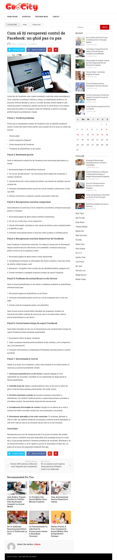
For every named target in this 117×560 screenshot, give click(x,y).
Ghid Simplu (80, 249)
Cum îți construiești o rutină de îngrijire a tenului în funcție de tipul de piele (97, 97)
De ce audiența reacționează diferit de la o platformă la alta (17, 530)
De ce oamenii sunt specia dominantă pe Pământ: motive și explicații (53, 466)
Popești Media (81, 227)
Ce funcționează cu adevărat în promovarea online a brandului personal (38, 531)
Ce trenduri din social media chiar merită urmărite (38, 499)
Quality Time (80, 257)
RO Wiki (79, 240)
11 (82, 135)
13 (93, 135)
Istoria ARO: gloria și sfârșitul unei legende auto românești (23, 465)
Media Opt (80, 231)
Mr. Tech (79, 266)
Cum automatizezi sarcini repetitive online (59, 499)
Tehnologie (36, 25)
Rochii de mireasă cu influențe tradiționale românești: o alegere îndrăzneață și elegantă (97, 174)
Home (25, 25)
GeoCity (9, 556)
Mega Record (81, 275)
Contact (56, 17)
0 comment (33, 44)
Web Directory (81, 235)
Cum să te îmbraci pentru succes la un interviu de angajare (95, 185)
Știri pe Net (80, 218)
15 (102, 135)
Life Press (80, 262)
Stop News (80, 222)
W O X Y (79, 253)
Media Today (81, 279)
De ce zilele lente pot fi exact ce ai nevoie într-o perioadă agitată (97, 40)
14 (97, 135)
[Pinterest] (56, 50)
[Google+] (50, 50)
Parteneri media (41, 17)
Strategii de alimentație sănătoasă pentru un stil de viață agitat (96, 163)
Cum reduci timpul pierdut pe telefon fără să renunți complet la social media (16, 502)
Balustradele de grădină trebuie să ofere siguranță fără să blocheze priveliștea (97, 63)
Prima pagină (12, 17)
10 (78, 135)
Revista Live (80, 270)
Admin (14, 44)
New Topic (80, 213)
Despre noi (26, 17)
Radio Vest (80, 244)
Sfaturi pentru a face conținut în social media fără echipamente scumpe (59, 531)
